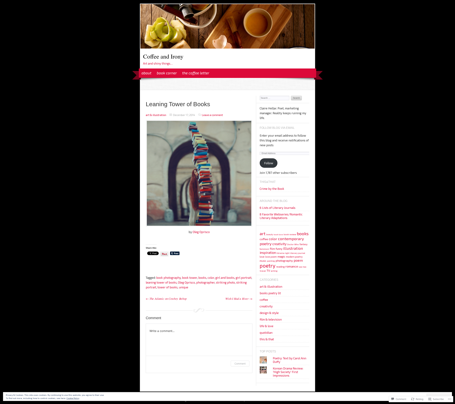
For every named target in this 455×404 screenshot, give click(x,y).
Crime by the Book (272, 188)
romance (291, 266)
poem (298, 260)
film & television (271, 319)
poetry (267, 265)
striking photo (225, 282)
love (262, 256)
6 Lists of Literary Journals (277, 207)
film (272, 248)
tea (304, 267)
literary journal (297, 253)
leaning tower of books (161, 282)
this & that (267, 339)
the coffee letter (195, 73)
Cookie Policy (72, 398)
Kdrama (280, 253)
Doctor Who (293, 244)
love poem (271, 256)
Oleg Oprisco (201, 232)
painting (271, 261)
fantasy (303, 244)
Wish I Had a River (238, 299)
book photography (168, 277)
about (146, 73)
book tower (189, 277)
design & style (269, 313)
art (263, 233)
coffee (264, 239)
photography (284, 260)
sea (300, 266)
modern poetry (294, 256)
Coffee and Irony (163, 56)
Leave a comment (212, 115)
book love (278, 234)
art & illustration (156, 115)
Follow (268, 163)
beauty (269, 234)
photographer (205, 282)
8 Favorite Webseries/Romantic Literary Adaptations (281, 216)
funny (279, 248)
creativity (279, 244)
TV (268, 270)
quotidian (266, 332)
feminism (264, 249)
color (211, 277)
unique (183, 287)
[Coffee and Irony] (227, 47)
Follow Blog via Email (277, 127)
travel (263, 271)
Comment (240, 363)
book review (290, 234)
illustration (293, 248)
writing (274, 271)
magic (281, 256)
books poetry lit (270, 293)
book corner (167, 73)
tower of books (167, 287)
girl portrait (243, 277)
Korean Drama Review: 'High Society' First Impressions (288, 371)
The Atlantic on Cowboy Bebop (166, 299)
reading (280, 266)
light (287, 253)
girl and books (224, 277)
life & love (266, 326)
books (202, 277)
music (263, 260)
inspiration (268, 252)
